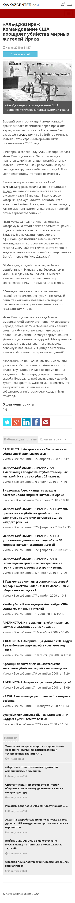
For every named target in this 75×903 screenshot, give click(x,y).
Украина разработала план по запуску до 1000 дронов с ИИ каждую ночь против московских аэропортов (36, 826)
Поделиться (19, 54)
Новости (10, 738)
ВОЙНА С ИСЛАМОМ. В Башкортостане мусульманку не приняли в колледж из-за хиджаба (33, 847)
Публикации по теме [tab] (20, 439)
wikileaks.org (12, 187)
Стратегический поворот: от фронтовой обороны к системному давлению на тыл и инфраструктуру (34, 791)
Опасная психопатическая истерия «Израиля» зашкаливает (37, 866)
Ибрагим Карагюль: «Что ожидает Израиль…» (36, 808)
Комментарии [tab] (53, 439)
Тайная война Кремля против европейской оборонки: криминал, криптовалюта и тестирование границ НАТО (34, 752)
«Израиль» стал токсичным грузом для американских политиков (31, 771)
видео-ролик (27, 134)
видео (7, 191)
